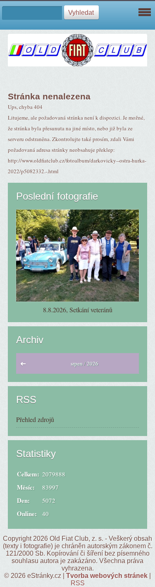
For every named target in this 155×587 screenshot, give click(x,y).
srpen (77, 363)
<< (25, 366)
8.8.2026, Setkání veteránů (77, 309)
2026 (92, 363)
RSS (78, 583)
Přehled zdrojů (35, 419)
